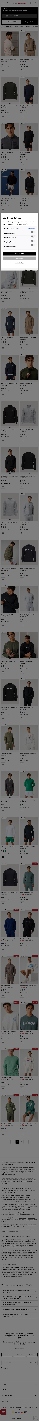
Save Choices (19, 258)
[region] (19, 242)
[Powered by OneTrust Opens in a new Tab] (30, 269)
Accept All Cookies (19, 253)
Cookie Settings (19, 263)
